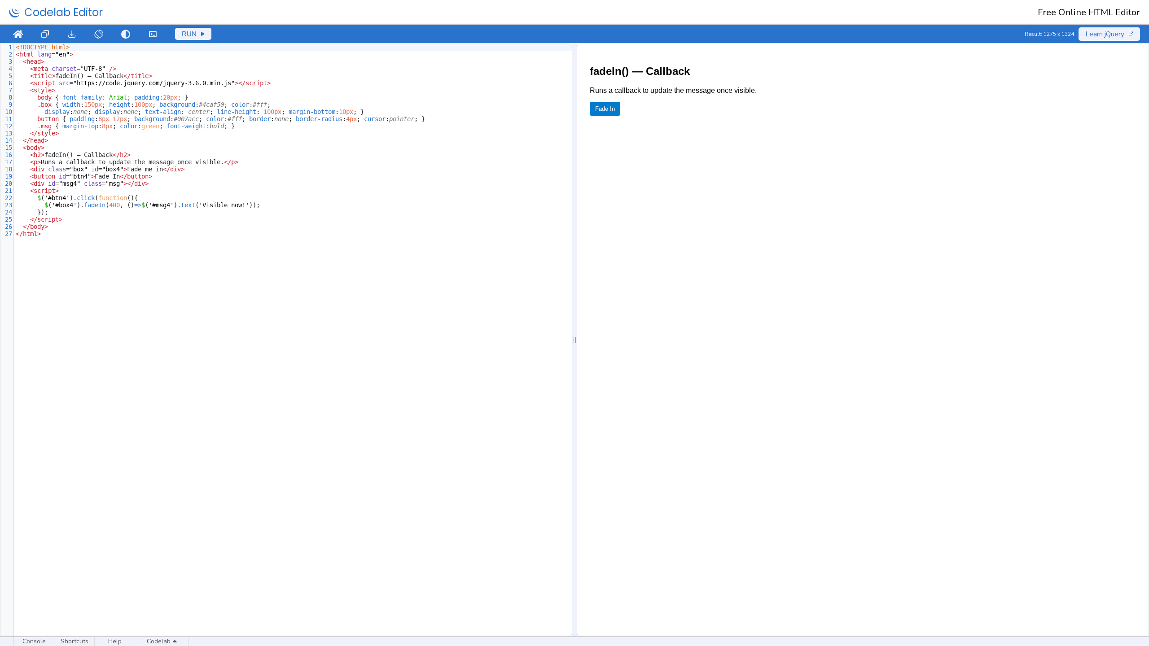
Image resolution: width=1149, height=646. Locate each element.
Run (189, 34)
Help (115, 641)
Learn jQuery (1104, 34)
